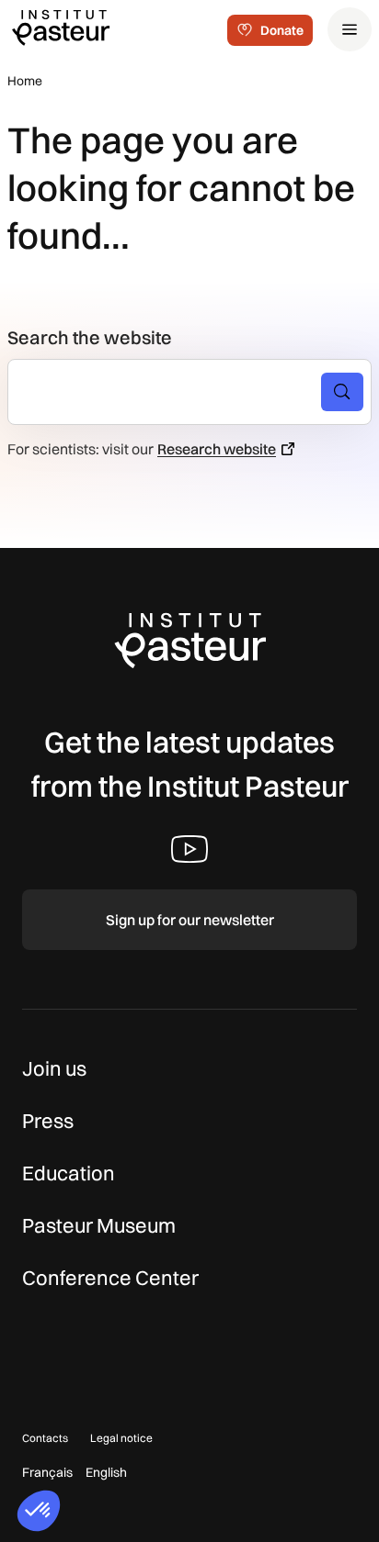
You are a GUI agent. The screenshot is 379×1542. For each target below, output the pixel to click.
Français (47, 1472)
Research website (216, 449)
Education (68, 1173)
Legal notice (121, 1438)
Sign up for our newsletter (190, 920)
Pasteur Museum (99, 1225)
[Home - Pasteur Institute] (60, 26)
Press (48, 1121)
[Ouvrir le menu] (349, 29)
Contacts (45, 1438)
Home (24, 81)
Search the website (89, 337)
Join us (54, 1068)
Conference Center (110, 1278)
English (106, 1472)
